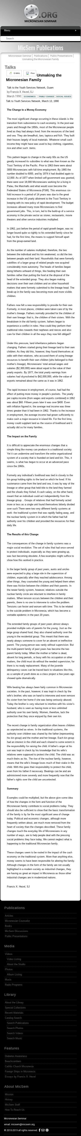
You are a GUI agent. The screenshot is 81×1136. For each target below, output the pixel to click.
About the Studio (16, 964)
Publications (14, 908)
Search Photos (15, 1028)
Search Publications (18, 1023)
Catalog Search (13, 1017)
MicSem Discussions (16, 931)
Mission (9, 1094)
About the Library (14, 1002)
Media (9, 946)
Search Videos (15, 1033)
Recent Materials (14, 1012)
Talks (10, 67)
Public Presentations (16, 936)
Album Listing (14, 974)
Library (10, 995)
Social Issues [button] (63, 96)
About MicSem (16, 1086)
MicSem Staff (12, 1104)
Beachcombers (13, 1061)
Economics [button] (30, 96)
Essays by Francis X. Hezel (20, 1076)
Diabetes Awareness (16, 1056)
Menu (40, 30)
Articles (9, 915)
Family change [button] (46, 96)
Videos (8, 954)
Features (11, 1048)
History (9, 1099)
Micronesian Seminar (15, 1118)
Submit (78, 39)
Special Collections (15, 1007)
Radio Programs (13, 984)
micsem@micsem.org (23, 1124)
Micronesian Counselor (17, 920)
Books (8, 926)
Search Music (14, 1038)
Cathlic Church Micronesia (19, 1066)
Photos (9, 969)
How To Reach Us (14, 1109)
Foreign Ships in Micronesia (20, 1071)
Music (8, 979)
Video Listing (14, 959)
